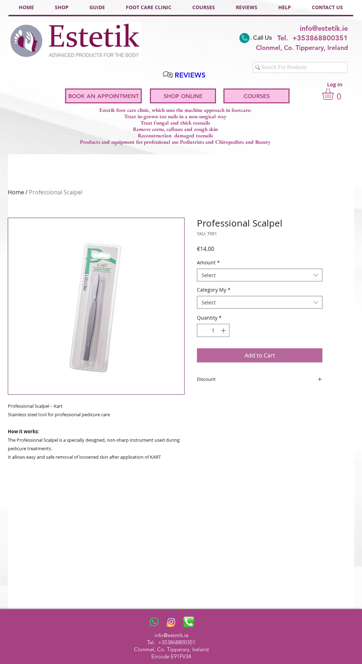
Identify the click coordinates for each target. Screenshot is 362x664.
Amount (208, 263)
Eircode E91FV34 (171, 656)
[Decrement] (202, 330)
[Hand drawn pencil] (168, 75)
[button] (335, 94)
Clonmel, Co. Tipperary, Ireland (171, 649)
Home (16, 192)
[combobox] (259, 275)
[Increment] (224, 330)
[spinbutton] (213, 330)
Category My (213, 290)
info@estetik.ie (324, 28)
